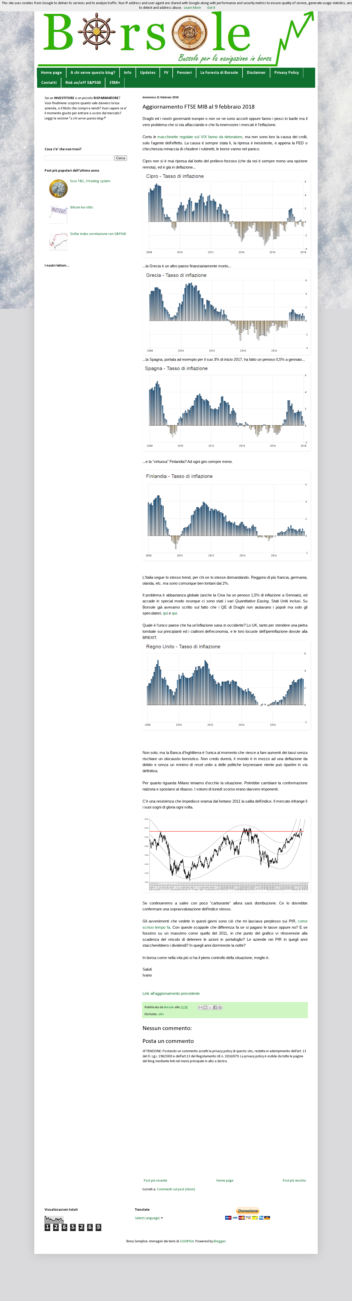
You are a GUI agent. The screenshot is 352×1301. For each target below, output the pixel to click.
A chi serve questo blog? (93, 73)
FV (166, 73)
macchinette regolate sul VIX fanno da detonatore (199, 137)
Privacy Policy (286, 73)
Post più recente (155, 1181)
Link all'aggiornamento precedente (171, 993)
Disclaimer (256, 73)
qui (165, 613)
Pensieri (184, 73)
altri (161, 1014)
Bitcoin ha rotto (81, 207)
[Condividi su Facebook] (215, 1007)
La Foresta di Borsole (219, 73)
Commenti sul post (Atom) (176, 1189)
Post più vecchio (294, 1181)
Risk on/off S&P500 (83, 83)
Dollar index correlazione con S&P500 (98, 234)
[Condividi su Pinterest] (220, 1007)
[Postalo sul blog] (205, 1007)
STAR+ (115, 83)
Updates (147, 73)
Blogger (219, 1241)
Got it (211, 8)
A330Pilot (187, 1241)
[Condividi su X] (210, 1007)
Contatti (49, 83)
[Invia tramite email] (200, 1007)
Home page (51, 73)
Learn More (192, 8)
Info (127, 73)
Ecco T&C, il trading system (90, 181)
